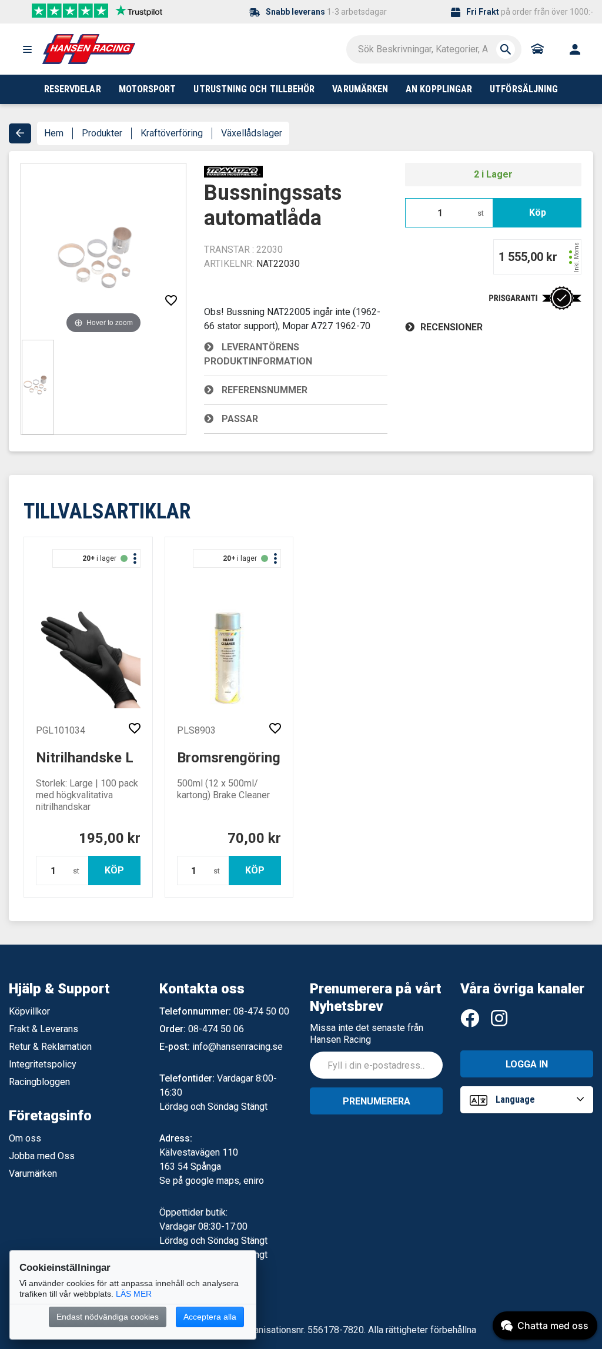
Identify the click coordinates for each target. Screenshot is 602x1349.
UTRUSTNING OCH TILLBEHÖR (254, 89)
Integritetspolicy (42, 1064)
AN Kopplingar (439, 89)
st (480, 213)
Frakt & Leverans (43, 1029)
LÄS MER (134, 1293)
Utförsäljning (524, 89)
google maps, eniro (224, 1180)
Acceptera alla (209, 1316)
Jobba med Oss (42, 1155)
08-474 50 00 (261, 1011)
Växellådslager (251, 133)
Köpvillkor (29, 1011)
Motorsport (147, 89)
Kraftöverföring (172, 133)
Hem (53, 133)
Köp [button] (537, 212)
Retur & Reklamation (50, 1046)
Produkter (102, 133)
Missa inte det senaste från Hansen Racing (366, 1033)
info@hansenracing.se (237, 1046)
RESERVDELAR (72, 89)
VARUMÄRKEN (360, 89)
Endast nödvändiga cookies (107, 1316)
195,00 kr (110, 838)
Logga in (527, 1064)
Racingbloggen (39, 1081)
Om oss (25, 1138)
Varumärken (33, 1173)
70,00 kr (254, 838)
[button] (27, 49)
